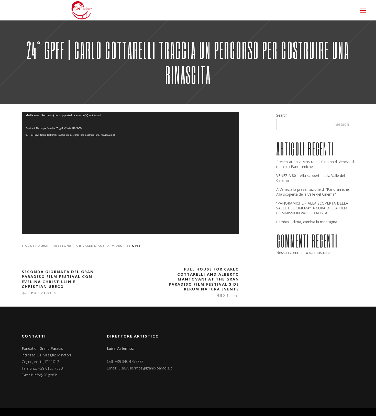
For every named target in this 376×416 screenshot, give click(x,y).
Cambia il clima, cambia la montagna (306, 221)
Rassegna (62, 246)
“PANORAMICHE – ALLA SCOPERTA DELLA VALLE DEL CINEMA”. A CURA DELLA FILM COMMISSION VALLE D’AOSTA (312, 208)
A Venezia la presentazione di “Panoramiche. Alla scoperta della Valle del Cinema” (313, 192)
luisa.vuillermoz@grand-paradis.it (145, 368)
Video (117, 246)
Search (281, 115)
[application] (130, 173)
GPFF (136, 246)
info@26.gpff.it (45, 375)
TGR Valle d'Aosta (92, 246)
